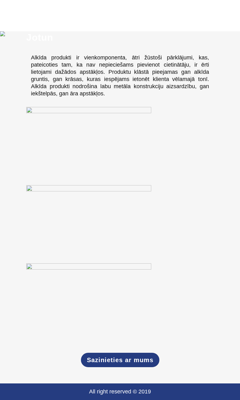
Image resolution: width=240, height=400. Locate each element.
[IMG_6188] (120, 224)
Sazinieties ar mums (120, 360)
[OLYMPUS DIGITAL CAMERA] (120, 302)
